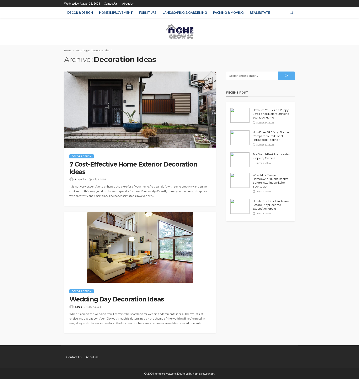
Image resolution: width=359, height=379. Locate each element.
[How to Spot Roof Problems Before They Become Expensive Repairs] (240, 206)
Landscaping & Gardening (185, 12)
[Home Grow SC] (179, 31)
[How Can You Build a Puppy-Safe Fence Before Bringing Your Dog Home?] (240, 115)
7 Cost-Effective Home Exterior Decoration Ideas (133, 168)
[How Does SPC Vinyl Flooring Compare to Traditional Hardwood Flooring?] (240, 137)
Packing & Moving (228, 12)
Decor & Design (80, 12)
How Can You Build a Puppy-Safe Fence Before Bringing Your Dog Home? (271, 113)
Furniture (147, 12)
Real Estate (260, 12)
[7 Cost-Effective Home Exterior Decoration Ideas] (140, 110)
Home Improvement (116, 12)
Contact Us (110, 3)
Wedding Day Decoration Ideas (116, 299)
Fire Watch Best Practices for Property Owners (271, 156)
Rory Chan (81, 179)
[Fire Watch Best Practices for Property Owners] (240, 159)
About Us (128, 3)
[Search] (291, 12)
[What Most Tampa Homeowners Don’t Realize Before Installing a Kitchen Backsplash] (240, 180)
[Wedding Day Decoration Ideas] (140, 247)
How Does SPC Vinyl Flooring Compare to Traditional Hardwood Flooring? (271, 136)
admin (78, 306)
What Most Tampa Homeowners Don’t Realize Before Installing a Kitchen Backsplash (271, 180)
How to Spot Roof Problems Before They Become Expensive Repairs (271, 204)
